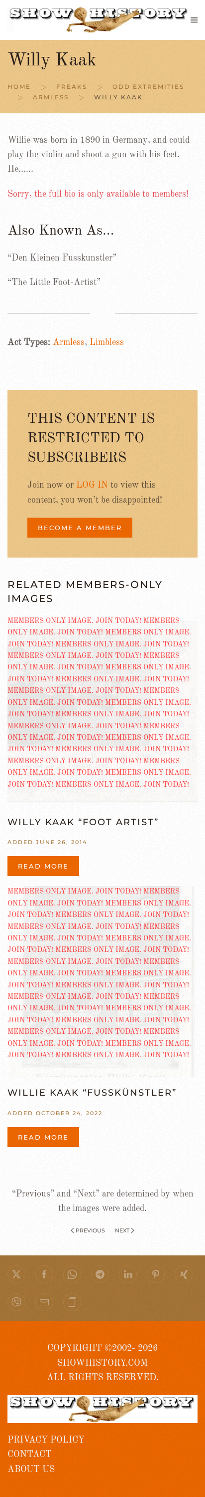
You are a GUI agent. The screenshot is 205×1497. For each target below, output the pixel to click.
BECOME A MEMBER (80, 528)
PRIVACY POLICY (46, 1440)
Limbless (107, 342)
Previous (90, 1230)
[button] (194, 20)
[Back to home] (99, 20)
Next (122, 1230)
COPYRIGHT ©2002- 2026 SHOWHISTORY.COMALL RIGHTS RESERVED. (103, 1363)
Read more (43, 866)
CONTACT (29, 1454)
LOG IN (92, 485)
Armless (69, 342)
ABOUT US (31, 1469)
